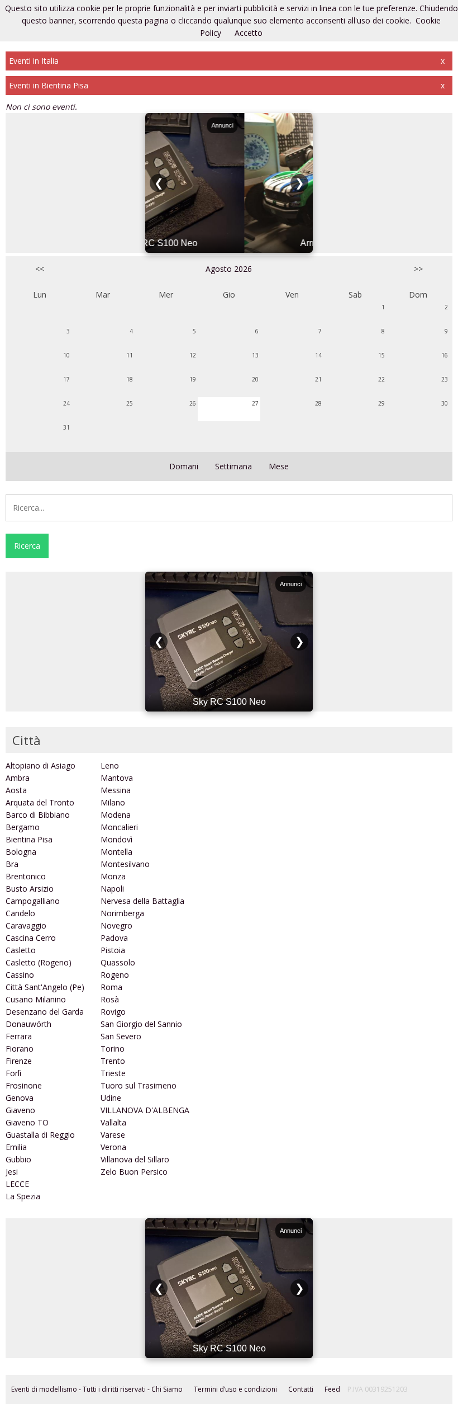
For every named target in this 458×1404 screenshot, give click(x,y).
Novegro (116, 925)
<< (39, 268)
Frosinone (24, 1085)
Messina (116, 790)
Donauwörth (28, 1024)
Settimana (233, 466)
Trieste (113, 1073)
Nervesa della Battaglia (142, 901)
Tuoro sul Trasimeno (138, 1085)
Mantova (117, 777)
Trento (113, 1061)
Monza (113, 876)
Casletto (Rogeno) (38, 962)
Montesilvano (125, 864)
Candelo (20, 913)
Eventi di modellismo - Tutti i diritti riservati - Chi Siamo (97, 1389)
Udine (111, 1097)
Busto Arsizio (30, 888)
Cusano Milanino (36, 999)
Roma (111, 987)
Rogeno (115, 974)
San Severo (121, 1036)
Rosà (110, 999)
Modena (116, 814)
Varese (113, 1134)
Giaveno (20, 1110)
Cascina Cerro (31, 937)
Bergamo (23, 827)
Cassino (20, 974)
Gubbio (18, 1159)
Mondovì (116, 839)
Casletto (21, 950)
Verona (113, 1147)
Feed (332, 1389)
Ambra (18, 777)
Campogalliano (33, 901)
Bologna (21, 851)
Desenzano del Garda (45, 1011)
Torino (113, 1048)
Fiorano (20, 1048)
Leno (110, 765)
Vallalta (113, 1122)
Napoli (112, 888)
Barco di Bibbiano (38, 814)
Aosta (16, 790)
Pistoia (113, 950)
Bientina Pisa (29, 839)
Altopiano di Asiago (40, 765)
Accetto (249, 32)
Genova (20, 1097)
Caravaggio (26, 925)
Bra (12, 864)
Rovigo (113, 1011)
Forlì (13, 1073)
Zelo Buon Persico (134, 1171)
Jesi (12, 1171)
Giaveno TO (27, 1122)
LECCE (17, 1184)
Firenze (19, 1061)
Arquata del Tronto (40, 802)
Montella (116, 851)
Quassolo (118, 962)
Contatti (300, 1389)
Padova (114, 937)
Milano (113, 802)
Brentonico (26, 876)
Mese (279, 466)
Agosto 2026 (229, 268)
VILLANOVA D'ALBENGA (145, 1110)
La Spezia (23, 1196)
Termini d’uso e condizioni (235, 1389)
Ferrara (19, 1036)
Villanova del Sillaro (135, 1159)
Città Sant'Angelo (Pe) (45, 987)
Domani (183, 466)
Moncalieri (119, 827)
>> (418, 268)
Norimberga (122, 913)
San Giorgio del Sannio (141, 1024)
